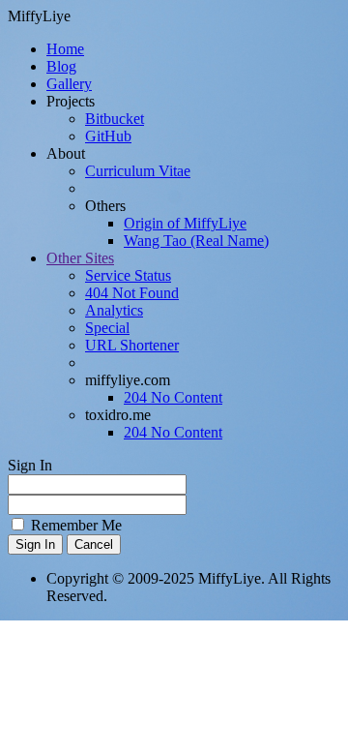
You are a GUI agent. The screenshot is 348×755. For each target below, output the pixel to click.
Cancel (93, 544)
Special (107, 327)
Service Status (128, 275)
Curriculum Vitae (137, 171)
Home (65, 49)
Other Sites (80, 258)
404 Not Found (132, 293)
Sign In (35, 544)
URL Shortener (132, 345)
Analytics (114, 310)
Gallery (69, 84)
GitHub (108, 136)
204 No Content (173, 397)
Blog (61, 66)
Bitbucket (114, 118)
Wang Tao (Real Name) (196, 240)
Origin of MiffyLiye (185, 223)
